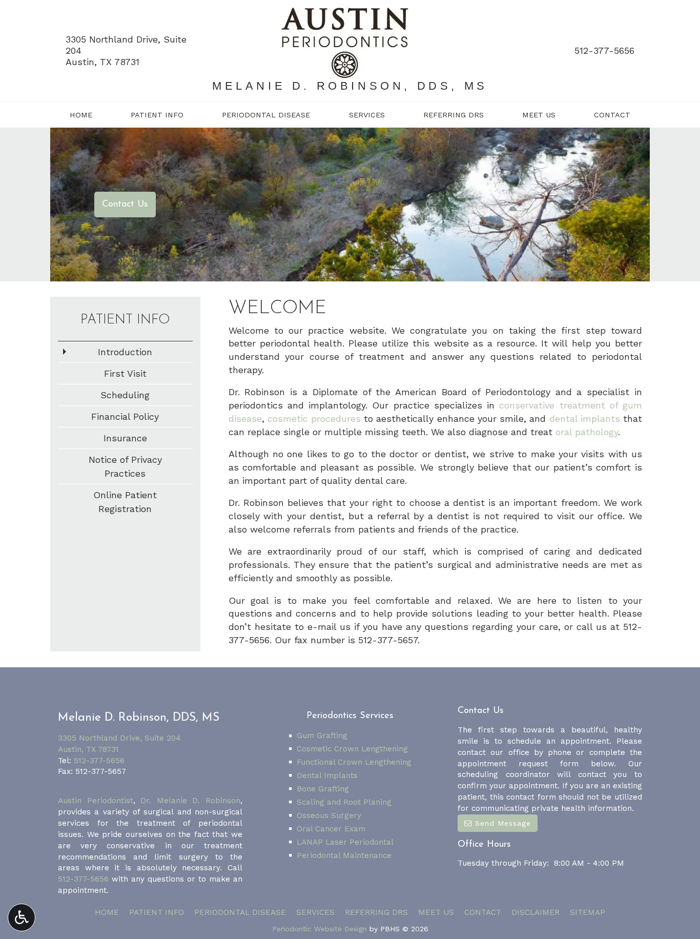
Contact (612, 115)
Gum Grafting (322, 735)
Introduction (125, 351)
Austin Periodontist (95, 800)
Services (367, 115)
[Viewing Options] (21, 917)
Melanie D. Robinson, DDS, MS (350, 85)
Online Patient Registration (125, 501)
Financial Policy (125, 416)
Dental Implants (327, 775)
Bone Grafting (323, 788)
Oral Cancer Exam (331, 828)
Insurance (125, 438)
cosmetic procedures (314, 418)
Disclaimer (535, 912)
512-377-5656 (604, 50)
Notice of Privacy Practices (125, 466)
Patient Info (157, 115)
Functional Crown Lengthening (354, 762)
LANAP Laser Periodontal (345, 842)
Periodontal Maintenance (344, 855)
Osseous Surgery (329, 815)
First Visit (125, 373)
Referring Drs (453, 115)
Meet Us (538, 115)
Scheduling (125, 395)
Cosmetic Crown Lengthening (352, 748)
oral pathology (586, 431)
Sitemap (587, 912)
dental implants (584, 418)
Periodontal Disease (266, 115)
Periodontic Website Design (319, 929)
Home (81, 115)
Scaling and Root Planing (344, 802)
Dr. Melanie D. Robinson (190, 800)
